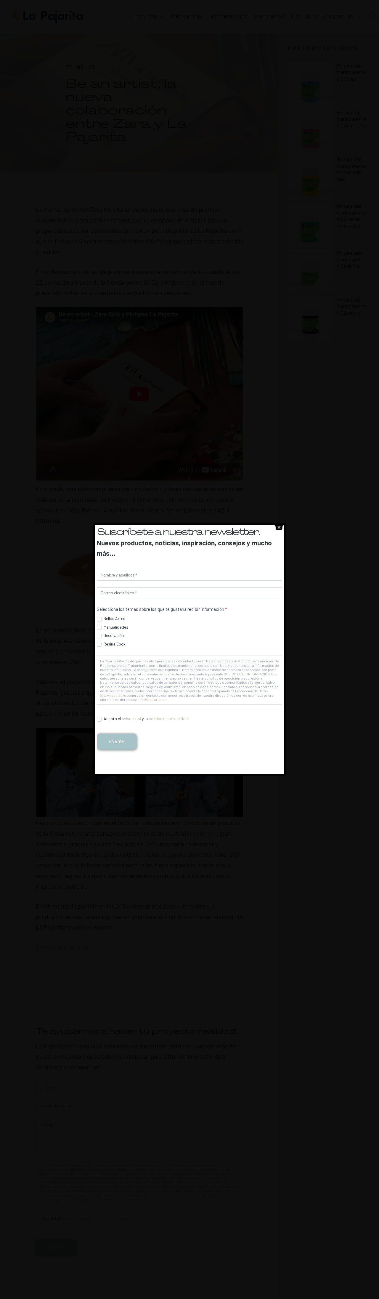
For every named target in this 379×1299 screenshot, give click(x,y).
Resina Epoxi (114, 643)
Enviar (117, 741)
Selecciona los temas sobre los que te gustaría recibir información (162, 609)
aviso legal (131, 718)
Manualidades (115, 627)
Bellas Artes (114, 618)
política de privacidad (168, 718)
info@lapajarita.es (152, 699)
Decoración (113, 635)
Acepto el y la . (146, 718)
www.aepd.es (112, 695)
